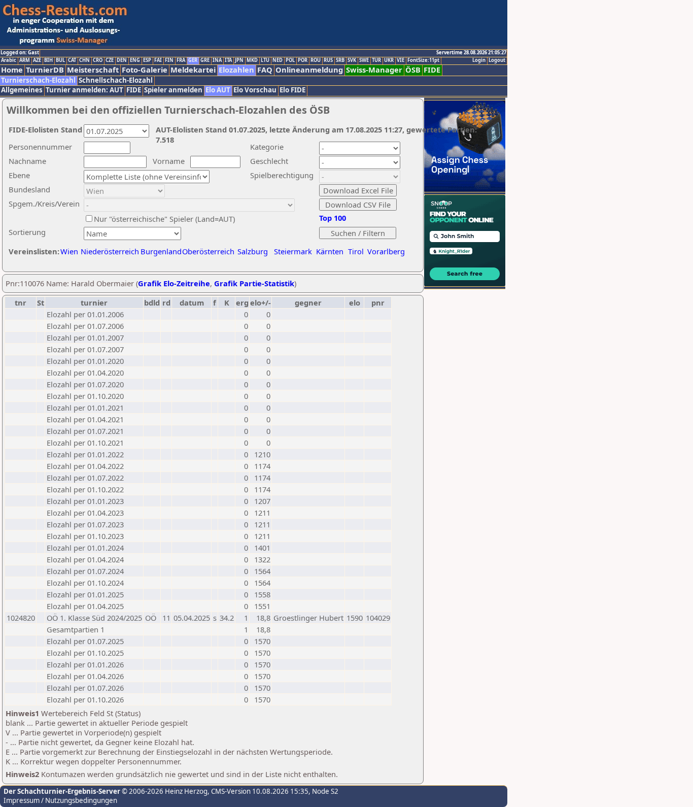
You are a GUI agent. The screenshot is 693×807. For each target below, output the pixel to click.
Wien (69, 251)
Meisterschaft (93, 70)
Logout (497, 60)
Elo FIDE (292, 90)
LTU (265, 60)
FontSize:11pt (423, 60)
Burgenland (161, 251)
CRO (97, 60)
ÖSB (413, 70)
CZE (110, 60)
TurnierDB (45, 70)
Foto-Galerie (144, 70)
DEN (122, 60)
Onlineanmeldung (309, 70)
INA (217, 60)
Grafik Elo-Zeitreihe (174, 283)
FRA (181, 60)
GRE (205, 60)
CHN (84, 60)
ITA (228, 60)
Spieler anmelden (173, 90)
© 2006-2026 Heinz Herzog (163, 791)
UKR (389, 60)
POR (302, 60)
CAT (72, 60)
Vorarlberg (386, 251)
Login (479, 60)
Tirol (356, 251)
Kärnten (329, 251)
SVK (352, 60)
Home (12, 70)
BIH (48, 60)
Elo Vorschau (254, 90)
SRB (340, 60)
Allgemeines (22, 90)
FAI (158, 60)
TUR (376, 60)
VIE (400, 60)
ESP (147, 60)
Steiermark (293, 251)
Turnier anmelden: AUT (84, 90)
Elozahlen (236, 70)
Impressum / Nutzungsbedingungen (60, 800)
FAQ (264, 70)
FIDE (432, 70)
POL (290, 60)
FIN (169, 60)
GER (192, 60)
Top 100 (332, 218)
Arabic (8, 60)
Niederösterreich (108, 251)
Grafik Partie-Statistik (254, 283)
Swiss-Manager (374, 70)
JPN (239, 60)
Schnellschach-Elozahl (116, 80)
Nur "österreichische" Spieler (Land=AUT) (164, 219)
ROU (315, 60)
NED (277, 60)
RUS (328, 60)
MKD (252, 60)
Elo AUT (217, 90)
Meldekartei (193, 70)
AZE (37, 60)
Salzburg (252, 251)
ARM (24, 60)
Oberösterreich (208, 251)
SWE (364, 60)
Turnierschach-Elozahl (38, 80)
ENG (135, 60)
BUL (60, 60)
